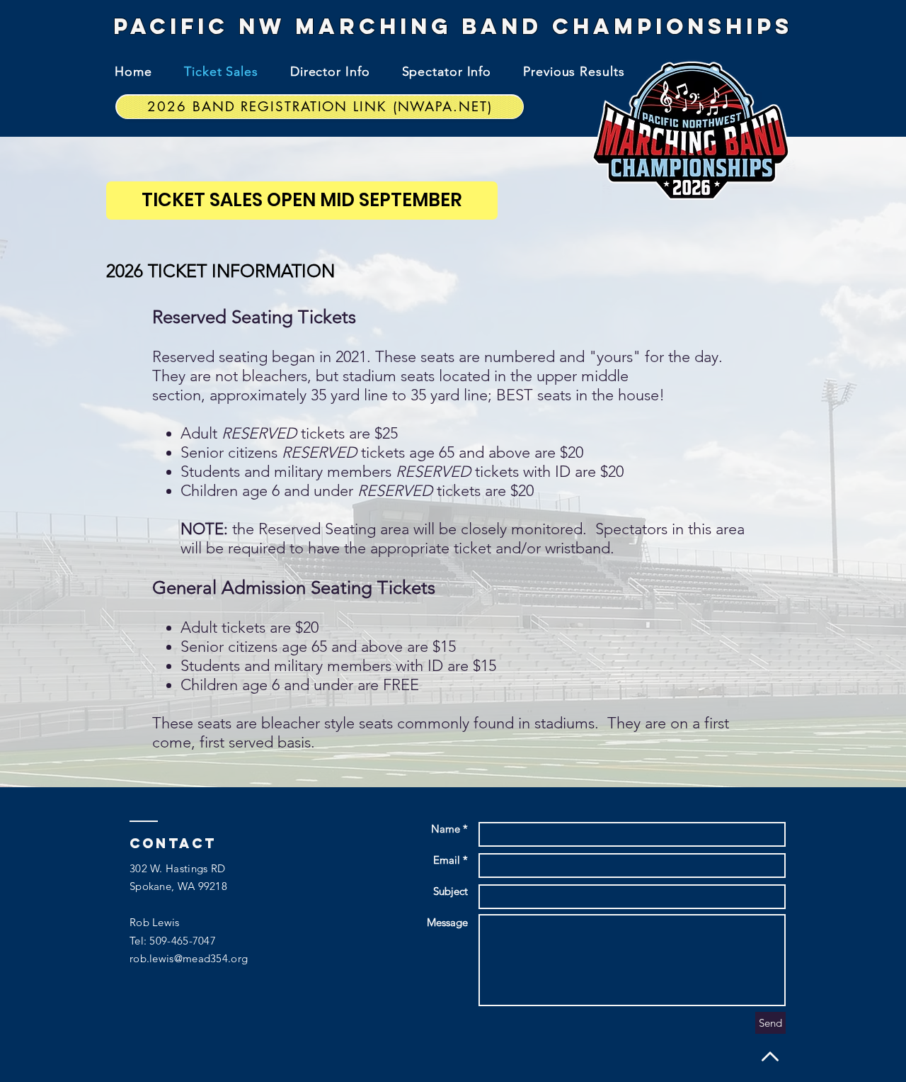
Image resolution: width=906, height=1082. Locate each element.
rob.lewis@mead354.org (189, 958)
